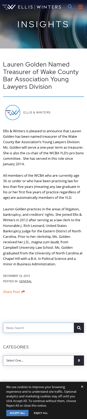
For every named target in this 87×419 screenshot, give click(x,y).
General (25, 281)
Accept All (17, 413)
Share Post (11, 291)
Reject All (41, 413)
